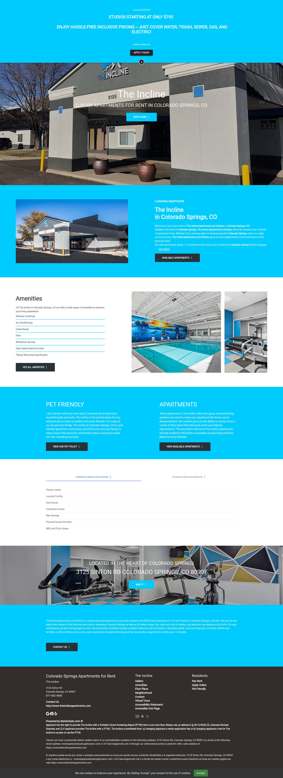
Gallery (139, 681)
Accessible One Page (147, 708)
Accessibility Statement (149, 704)
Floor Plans (141, 688)
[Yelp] (56, 713)
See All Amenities (34, 367)
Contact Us (60, 647)
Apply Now (140, 117)
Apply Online (199, 685)
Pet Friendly (199, 688)
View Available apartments (183, 446)
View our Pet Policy (65, 446)
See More (164, 249)
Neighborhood (143, 692)
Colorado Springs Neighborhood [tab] (187, 477)
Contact (139, 696)
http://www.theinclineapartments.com (68, 705)
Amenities (141, 685)
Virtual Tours (142, 700)
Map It (140, 584)
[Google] (48, 713)
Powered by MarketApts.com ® (64, 721)
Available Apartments (176, 257)
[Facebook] (52, 713)
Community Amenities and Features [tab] (92, 477)
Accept (201, 773)
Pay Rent (197, 681)
